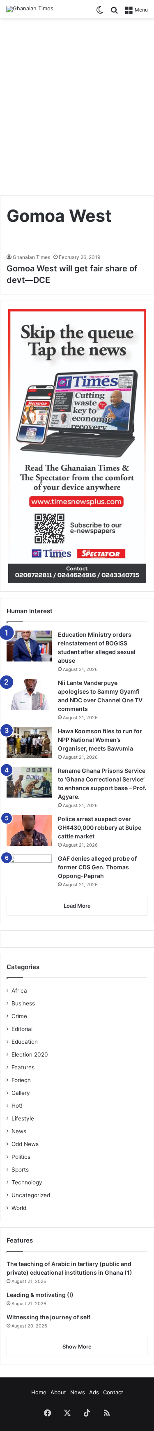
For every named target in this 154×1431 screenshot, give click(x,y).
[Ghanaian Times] (29, 9)
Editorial (21, 1029)
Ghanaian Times (31, 257)
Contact (113, 1392)
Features (22, 1067)
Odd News (25, 1144)
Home (38, 1392)
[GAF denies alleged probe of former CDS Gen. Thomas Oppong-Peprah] (29, 871)
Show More (77, 1346)
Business (23, 1003)
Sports (20, 1169)
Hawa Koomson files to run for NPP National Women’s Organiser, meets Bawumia (100, 739)
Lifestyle (22, 1118)
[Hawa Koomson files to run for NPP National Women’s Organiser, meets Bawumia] (29, 742)
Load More (77, 905)
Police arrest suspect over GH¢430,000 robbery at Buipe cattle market (99, 827)
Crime (19, 1016)
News (18, 1131)
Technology (26, 1182)
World (18, 1208)
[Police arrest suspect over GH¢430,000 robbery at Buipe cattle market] (29, 830)
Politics (20, 1156)
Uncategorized (30, 1195)
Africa (19, 990)
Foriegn (21, 1080)
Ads (94, 1392)
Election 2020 (29, 1054)
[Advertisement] (77, 103)
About (58, 1392)
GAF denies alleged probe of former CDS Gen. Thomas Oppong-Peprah (97, 867)
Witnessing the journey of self (48, 1316)
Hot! (17, 1105)
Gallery (20, 1093)
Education (24, 1041)
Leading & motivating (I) (40, 1294)
